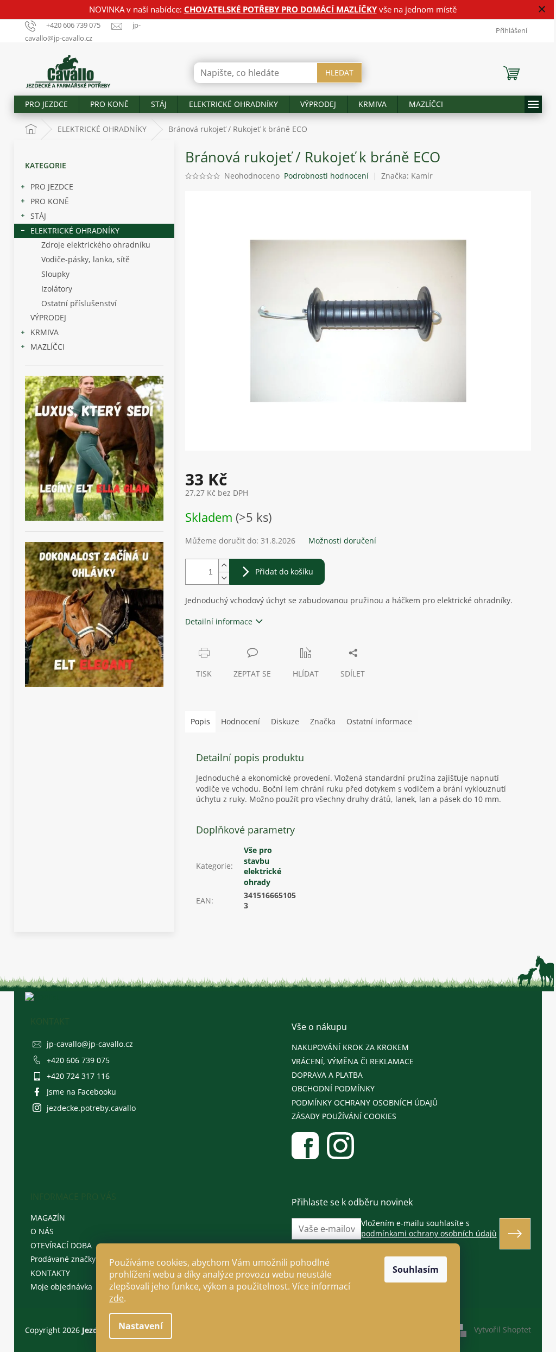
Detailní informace (218, 621)
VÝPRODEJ (48, 317)
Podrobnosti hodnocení (326, 175)
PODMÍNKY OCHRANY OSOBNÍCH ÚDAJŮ (365, 1102)
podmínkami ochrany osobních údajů (429, 1233)
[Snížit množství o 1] (223, 578)
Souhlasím (416, 1269)
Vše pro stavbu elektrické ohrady (262, 866)
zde (116, 1298)
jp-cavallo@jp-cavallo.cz (90, 1044)
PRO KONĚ (49, 201)
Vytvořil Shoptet (502, 1329)
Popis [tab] (200, 721)
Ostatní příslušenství (79, 303)
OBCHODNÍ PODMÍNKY (333, 1088)
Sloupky (55, 274)
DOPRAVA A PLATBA (327, 1075)
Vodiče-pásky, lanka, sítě (85, 259)
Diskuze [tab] (285, 721)
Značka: (407, 175)
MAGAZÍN (47, 1217)
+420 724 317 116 (78, 1076)
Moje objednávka (61, 1286)
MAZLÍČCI (47, 347)
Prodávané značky (63, 1259)
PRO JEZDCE (51, 186)
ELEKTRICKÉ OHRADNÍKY (74, 230)
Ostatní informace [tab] (379, 721)
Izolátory (56, 288)
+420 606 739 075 (78, 1060)
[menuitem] (46, 104)
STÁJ (38, 216)
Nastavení (140, 1326)
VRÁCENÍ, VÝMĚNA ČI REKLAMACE (353, 1061)
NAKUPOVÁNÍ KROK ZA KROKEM (350, 1047)
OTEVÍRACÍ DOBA (61, 1245)
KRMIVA (44, 332)
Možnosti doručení (342, 540)
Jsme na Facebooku (81, 1091)
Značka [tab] (323, 721)
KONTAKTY (50, 1273)
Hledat (339, 72)
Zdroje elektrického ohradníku (95, 244)
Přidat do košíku (284, 571)
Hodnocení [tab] (240, 721)
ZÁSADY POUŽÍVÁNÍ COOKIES (344, 1116)
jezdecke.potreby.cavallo (91, 1108)
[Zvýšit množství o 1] (223, 565)
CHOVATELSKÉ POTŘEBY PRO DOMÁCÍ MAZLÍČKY (280, 9)
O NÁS (42, 1231)
